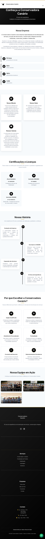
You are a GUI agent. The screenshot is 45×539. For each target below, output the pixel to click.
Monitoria (22, 465)
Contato (22, 491)
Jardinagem (22, 463)
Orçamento (22, 488)
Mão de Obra (22, 486)
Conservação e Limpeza (22, 456)
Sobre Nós (22, 484)
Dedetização (22, 461)
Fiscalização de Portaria (22, 459)
